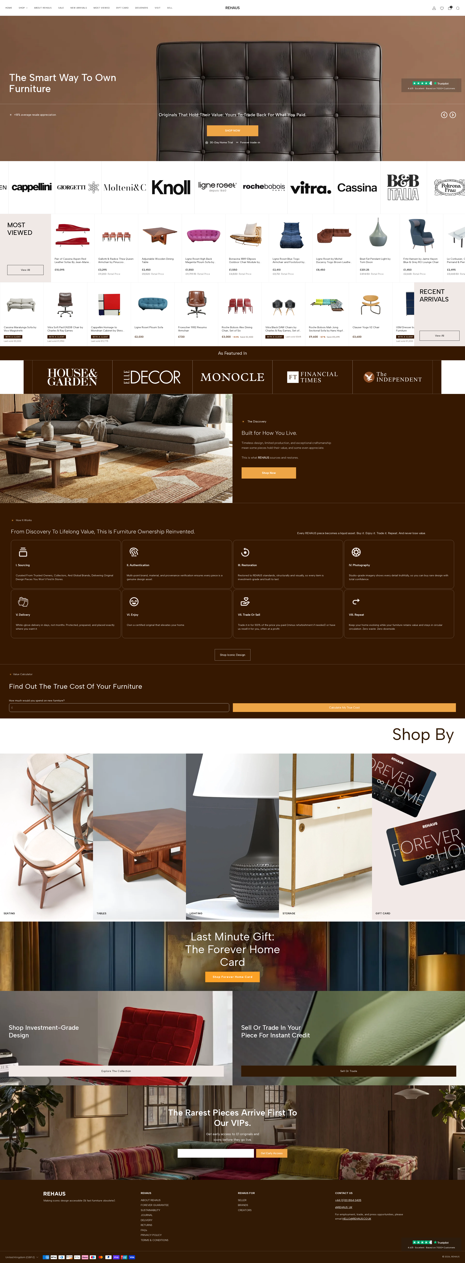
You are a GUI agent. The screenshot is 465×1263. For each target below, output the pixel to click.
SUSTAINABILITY (150, 1210)
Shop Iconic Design (232, 655)
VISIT (158, 8)
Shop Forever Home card (232, 977)
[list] (232, 187)
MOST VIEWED (102, 8)
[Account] (434, 8)
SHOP (22, 8)
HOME (8, 8)
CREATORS (245, 1210)
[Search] (458, 8)
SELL (170, 8)
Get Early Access (272, 1153)
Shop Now (232, 130)
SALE (61, 8)
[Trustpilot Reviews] (431, 83)
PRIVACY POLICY (151, 1235)
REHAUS (232, 8)
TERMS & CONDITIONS (154, 1240)
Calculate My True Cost (344, 707)
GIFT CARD (122, 8)
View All (25, 270)
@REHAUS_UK (343, 1207)
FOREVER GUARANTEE (155, 1205)
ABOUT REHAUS (43, 8)
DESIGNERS (141, 8)
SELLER (242, 1200)
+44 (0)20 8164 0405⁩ (348, 1200)
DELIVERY (146, 1220)
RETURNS (146, 1225)
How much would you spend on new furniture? (37, 700)
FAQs (144, 1230)
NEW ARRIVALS (78, 8)
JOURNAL (147, 1215)
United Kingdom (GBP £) (20, 1257)
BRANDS (243, 1205)
